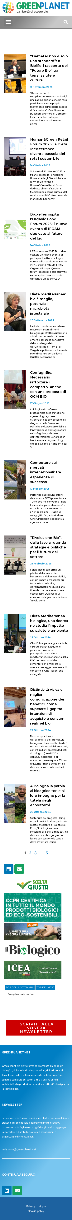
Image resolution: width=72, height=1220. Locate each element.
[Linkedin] (8, 869)
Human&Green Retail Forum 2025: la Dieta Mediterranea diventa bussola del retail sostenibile (49, 149)
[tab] (20, 987)
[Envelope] (19, 869)
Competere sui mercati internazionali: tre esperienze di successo (45, 472)
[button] (8, 22)
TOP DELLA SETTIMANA (20, 987)
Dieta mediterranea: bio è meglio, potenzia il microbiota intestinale (48, 304)
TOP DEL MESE (45, 987)
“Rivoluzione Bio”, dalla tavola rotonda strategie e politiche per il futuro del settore (48, 547)
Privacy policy (35, 1206)
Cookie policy (36, 1211)
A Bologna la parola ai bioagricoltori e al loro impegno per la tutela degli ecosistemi (47, 795)
